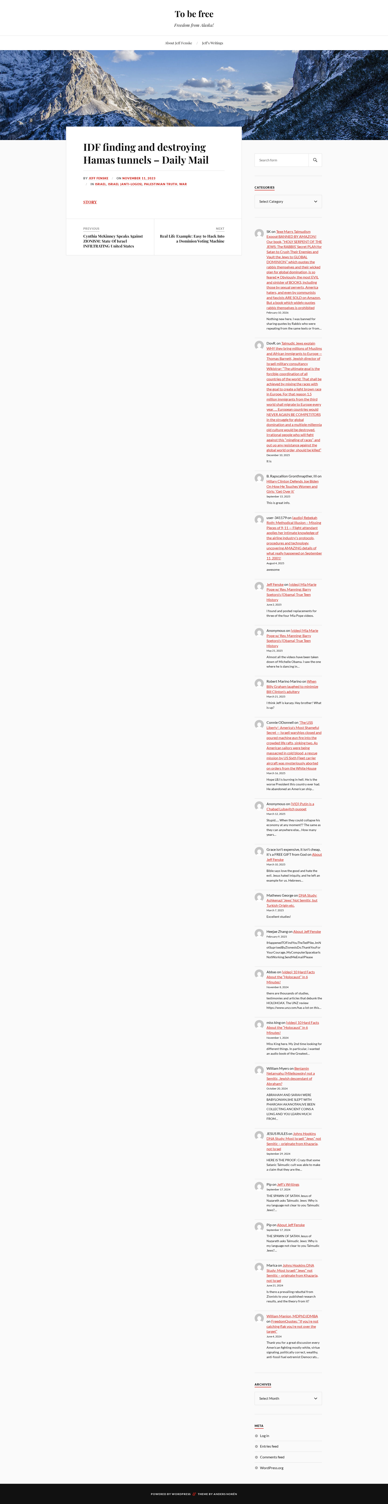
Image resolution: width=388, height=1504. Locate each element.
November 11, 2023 (139, 178)
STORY (90, 202)
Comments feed (272, 1457)
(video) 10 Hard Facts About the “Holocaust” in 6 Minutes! (291, 977)
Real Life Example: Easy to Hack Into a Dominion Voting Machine (192, 238)
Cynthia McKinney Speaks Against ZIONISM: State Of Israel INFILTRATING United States (113, 241)
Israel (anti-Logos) (125, 184)
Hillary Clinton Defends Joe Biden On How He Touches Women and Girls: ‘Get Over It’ (293, 486)
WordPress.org (271, 1468)
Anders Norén (225, 1494)
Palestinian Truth (160, 184)
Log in (264, 1435)
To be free (194, 13)
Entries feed (269, 1446)
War (183, 184)
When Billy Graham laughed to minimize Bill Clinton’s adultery (292, 686)
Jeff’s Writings (212, 42)
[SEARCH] (315, 160)
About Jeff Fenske (178, 42)
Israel (100, 184)
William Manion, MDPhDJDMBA (292, 1316)
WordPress (181, 1494)
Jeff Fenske (98, 178)
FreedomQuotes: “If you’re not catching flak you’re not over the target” (292, 1326)
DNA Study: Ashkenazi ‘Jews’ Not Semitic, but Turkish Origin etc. (292, 900)
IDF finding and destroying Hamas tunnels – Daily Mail (146, 153)
